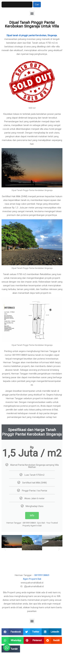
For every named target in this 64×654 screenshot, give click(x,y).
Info (32, 515)
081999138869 (41, 575)
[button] (32, 13)
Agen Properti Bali (32, 579)
